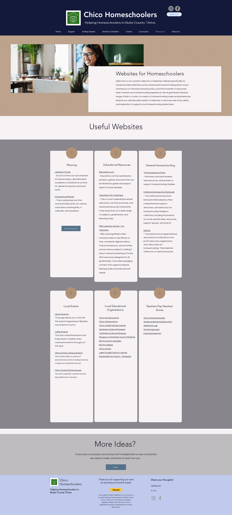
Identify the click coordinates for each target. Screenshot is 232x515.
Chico (94, 14)
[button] (116, 489)
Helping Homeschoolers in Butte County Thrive (120, 22)
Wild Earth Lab (151, 326)
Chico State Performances (68, 370)
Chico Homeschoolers (154, 318)
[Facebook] (177, 8)
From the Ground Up (109, 318)
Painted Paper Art (152, 333)
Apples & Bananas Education (158, 322)
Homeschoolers (131, 14)
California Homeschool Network (159, 192)
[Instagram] (171, 8)
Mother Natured (151, 329)
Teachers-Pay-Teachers (111, 195)
